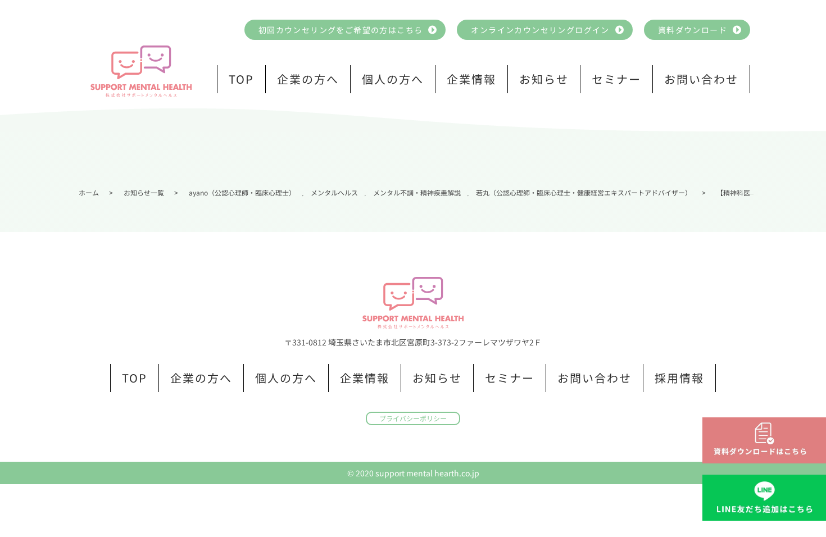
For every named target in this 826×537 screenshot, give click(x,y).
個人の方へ (393, 79)
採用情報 (679, 378)
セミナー (616, 79)
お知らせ (544, 79)
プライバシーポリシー (413, 418)
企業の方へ (308, 79)
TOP (241, 79)
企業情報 (471, 79)
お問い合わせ (701, 79)
